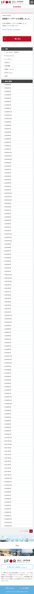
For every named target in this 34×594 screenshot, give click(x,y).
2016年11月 (8, 481)
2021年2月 (8, 308)
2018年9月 (8, 407)
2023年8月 (8, 207)
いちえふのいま (9, 55)
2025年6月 (8, 132)
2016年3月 (8, 509)
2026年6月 (8, 91)
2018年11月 (8, 400)
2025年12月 (8, 111)
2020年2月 (8, 349)
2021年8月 (8, 288)
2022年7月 (8, 251)
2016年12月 (8, 478)
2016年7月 (8, 495)
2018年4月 (8, 424)
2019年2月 (8, 390)
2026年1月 (8, 108)
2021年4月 (8, 302)
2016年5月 (8, 502)
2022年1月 (8, 271)
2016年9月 (8, 488)
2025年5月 (8, 135)
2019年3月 (8, 386)
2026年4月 (8, 98)
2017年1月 (8, 475)
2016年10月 (8, 485)
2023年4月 (8, 220)
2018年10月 (8, 403)
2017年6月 (8, 458)
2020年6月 (8, 335)
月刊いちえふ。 (9, 72)
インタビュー (9, 59)
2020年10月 (8, 322)
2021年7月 (8, 291)
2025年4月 (8, 139)
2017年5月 (8, 461)
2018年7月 (8, 414)
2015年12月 (8, 519)
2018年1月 (8, 434)
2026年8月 (8, 84)
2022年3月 (8, 264)
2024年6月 (8, 173)
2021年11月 (8, 278)
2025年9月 (8, 122)
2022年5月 (8, 257)
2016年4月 (8, 505)
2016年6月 (8, 498)
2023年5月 (8, 217)
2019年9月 (8, 366)
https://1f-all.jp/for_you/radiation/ (11, 29)
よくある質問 (24, 588)
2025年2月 (8, 145)
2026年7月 (8, 88)
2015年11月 (8, 522)
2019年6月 (8, 376)
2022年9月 (8, 244)
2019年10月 (8, 363)
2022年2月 (8, 268)
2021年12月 (8, 274)
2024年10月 (8, 159)
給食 (6, 76)
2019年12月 (8, 356)
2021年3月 (8, 305)
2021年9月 (8, 285)
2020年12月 (8, 315)
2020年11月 (8, 318)
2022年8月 (8, 247)
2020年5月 (8, 339)
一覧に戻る (17, 39)
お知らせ (7, 62)
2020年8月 (8, 329)
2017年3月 (8, 468)
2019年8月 (8, 369)
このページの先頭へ (23, 531)
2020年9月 (8, 325)
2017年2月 (8, 471)
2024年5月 (8, 176)
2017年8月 (8, 451)
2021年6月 (8, 295)
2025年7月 (8, 128)
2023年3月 (8, 223)
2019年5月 (8, 380)
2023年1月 (8, 230)
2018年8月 (8, 410)
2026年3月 (8, 101)
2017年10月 (8, 444)
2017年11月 (8, 441)
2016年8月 (8, 492)
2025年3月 (8, 142)
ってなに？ (17, 567)
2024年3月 (8, 183)
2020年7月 (8, 332)
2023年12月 (8, 193)
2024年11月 (8, 156)
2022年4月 (8, 261)
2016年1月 (8, 515)
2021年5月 (8, 298)
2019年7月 (8, 373)
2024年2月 (8, 186)
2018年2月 (8, 430)
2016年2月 (8, 512)
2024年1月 (8, 190)
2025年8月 (8, 125)
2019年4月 (8, 383)
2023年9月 (8, 203)
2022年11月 (8, 237)
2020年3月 (8, 346)
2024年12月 (8, 152)
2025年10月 (8, 118)
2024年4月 (8, 179)
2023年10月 (8, 200)
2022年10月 (8, 240)
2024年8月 (8, 166)
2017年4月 (8, 464)
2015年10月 (8, 526)
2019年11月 (8, 359)
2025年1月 (8, 149)
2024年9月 (8, 162)
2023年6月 (8, 213)
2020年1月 (8, 352)
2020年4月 (8, 342)
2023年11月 (8, 196)
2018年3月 (8, 427)
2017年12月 (8, 437)
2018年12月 (8, 397)
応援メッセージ (9, 69)
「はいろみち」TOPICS (12, 52)
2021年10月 (8, 281)
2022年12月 (8, 234)
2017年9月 (8, 447)
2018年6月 (8, 417)
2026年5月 (8, 95)
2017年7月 (8, 454)
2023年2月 (8, 227)
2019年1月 (8, 393)
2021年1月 (8, 312)
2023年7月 (8, 210)
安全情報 (7, 66)
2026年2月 (8, 105)
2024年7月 (8, 169)
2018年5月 (8, 420)
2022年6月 (8, 254)
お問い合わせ (9, 588)
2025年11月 (8, 115)
